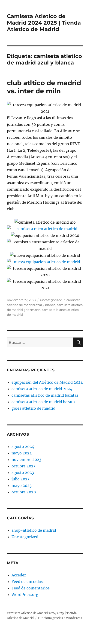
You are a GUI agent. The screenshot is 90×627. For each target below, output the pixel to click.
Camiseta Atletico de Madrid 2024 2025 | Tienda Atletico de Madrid (44, 22)
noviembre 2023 (26, 459)
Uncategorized (51, 300)
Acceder (19, 575)
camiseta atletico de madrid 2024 (42, 388)
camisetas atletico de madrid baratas (45, 395)
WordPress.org (25, 594)
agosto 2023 (23, 472)
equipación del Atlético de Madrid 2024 (47, 382)
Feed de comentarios (31, 588)
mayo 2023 (22, 485)
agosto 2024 (23, 446)
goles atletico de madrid (33, 408)
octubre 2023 (24, 466)
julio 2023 (21, 479)
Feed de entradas (27, 581)
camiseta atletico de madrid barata (43, 401)
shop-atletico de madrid (34, 530)
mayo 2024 (22, 453)
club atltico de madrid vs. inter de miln (44, 87)
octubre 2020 (24, 492)
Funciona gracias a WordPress (60, 618)
